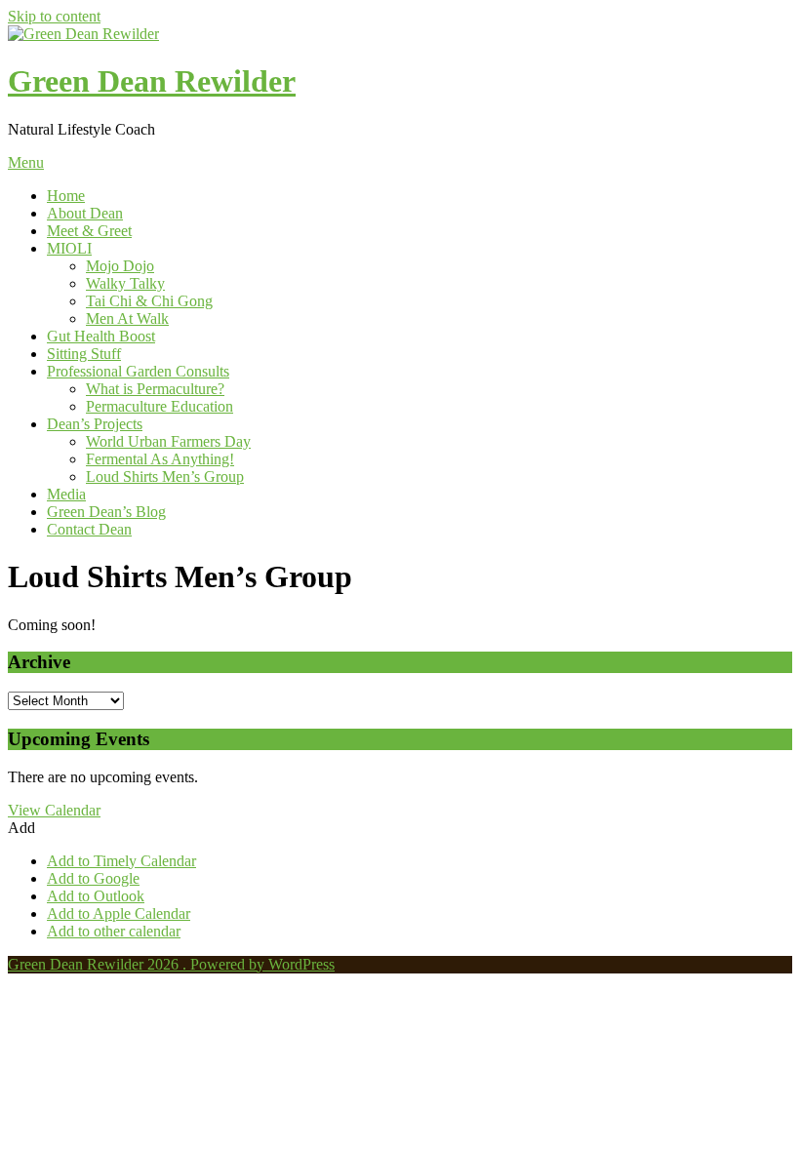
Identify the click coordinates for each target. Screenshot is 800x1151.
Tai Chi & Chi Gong (149, 301)
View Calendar (54, 810)
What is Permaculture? (155, 388)
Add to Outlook (95, 896)
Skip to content (54, 16)
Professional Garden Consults (138, 371)
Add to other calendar (113, 931)
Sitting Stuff (84, 353)
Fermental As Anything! (160, 459)
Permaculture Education (159, 406)
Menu (26, 162)
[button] (21, 827)
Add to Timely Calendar (121, 861)
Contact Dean (89, 529)
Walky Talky (125, 283)
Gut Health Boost (101, 336)
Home (66, 195)
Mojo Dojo (120, 266)
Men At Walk (127, 318)
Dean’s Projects (94, 424)
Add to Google (93, 878)
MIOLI (69, 248)
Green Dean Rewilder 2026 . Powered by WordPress (171, 964)
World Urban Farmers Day (168, 441)
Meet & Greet (89, 230)
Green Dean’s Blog (106, 511)
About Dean (85, 213)
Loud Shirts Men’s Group (165, 476)
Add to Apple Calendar (118, 913)
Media (66, 494)
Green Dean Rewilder (152, 81)
